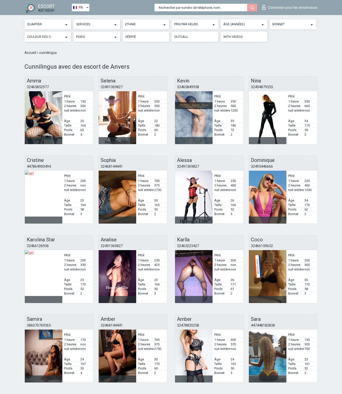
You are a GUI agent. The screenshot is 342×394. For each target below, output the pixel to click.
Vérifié (130, 37)
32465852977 (38, 87)
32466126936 (38, 246)
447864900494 (39, 166)
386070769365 (39, 325)
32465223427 (188, 246)
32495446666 (262, 166)
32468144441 (112, 166)
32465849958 (188, 87)
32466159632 (262, 246)
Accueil (31, 53)
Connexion (292, 8)
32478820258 (188, 325)
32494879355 (262, 87)
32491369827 (112, 87)
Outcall (181, 37)
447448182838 (263, 325)
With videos (233, 37)
